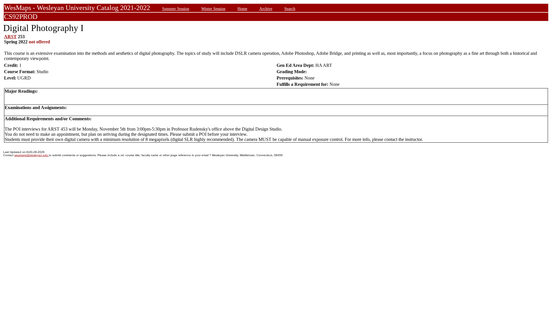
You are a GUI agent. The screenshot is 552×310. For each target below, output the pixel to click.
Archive (265, 8)
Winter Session (213, 8)
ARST (10, 36)
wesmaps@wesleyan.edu (31, 155)
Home (242, 8)
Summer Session (175, 8)
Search (289, 8)
